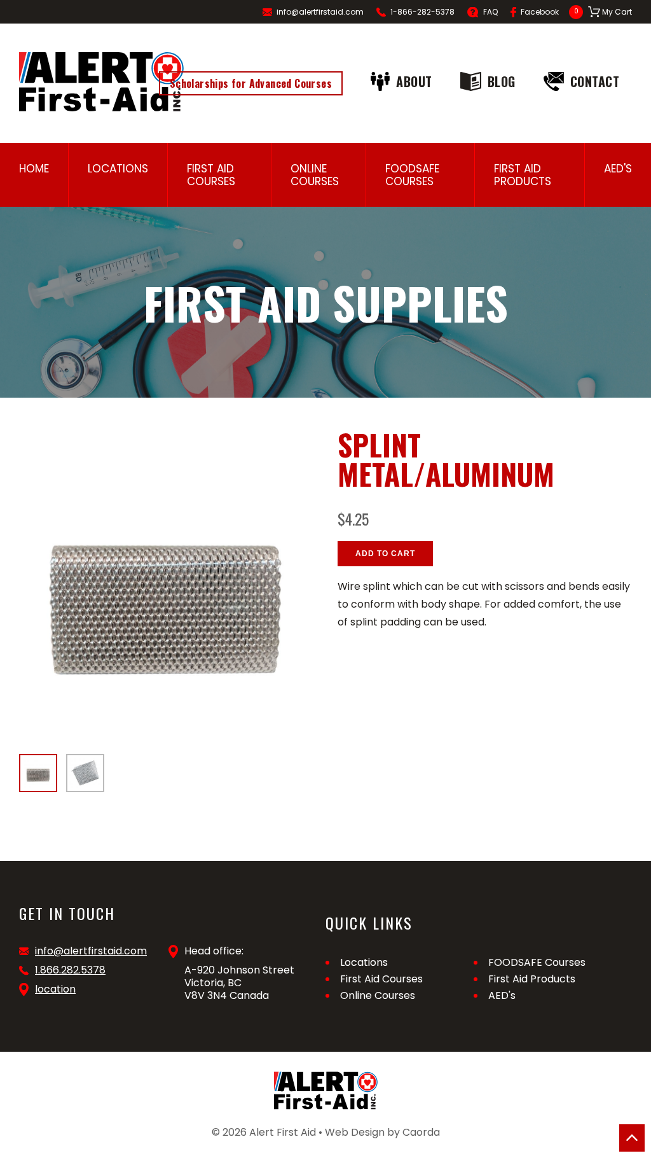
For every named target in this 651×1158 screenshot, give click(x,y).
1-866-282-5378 (422, 11)
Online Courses (315, 175)
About (414, 81)
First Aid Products (522, 175)
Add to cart (385, 553)
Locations (118, 168)
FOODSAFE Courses (412, 175)
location (55, 989)
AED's (618, 168)
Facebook (540, 11)
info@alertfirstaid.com (320, 11)
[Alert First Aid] (101, 81)
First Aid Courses (211, 175)
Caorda (421, 1132)
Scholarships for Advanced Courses (251, 83)
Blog (502, 81)
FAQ (490, 11)
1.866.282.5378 (70, 970)
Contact (595, 81)
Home (34, 168)
